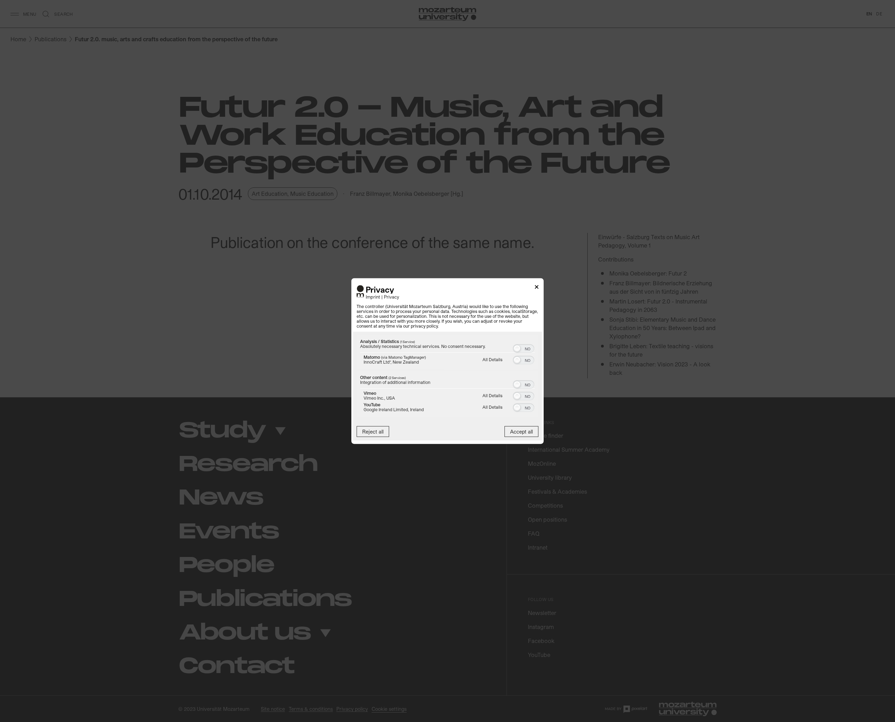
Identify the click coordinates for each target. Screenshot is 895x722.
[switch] (523, 348)
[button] (517, 348)
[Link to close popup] (536, 288)
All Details (492, 359)
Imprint (373, 296)
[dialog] (447, 361)
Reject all (373, 432)
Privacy (391, 296)
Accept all (521, 432)
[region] (447, 377)
